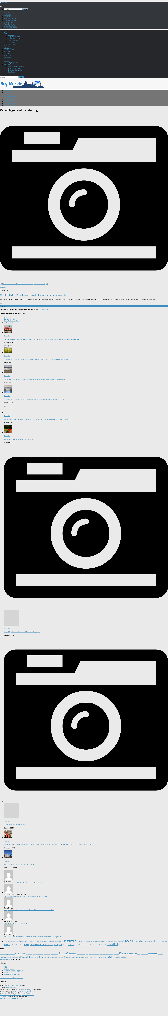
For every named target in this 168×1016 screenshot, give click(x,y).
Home (6, 31)
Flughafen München (10, 13)
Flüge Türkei (12, 44)
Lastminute (7, 53)
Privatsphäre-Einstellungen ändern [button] (11, 978)
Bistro (38, 941)
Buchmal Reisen (43, 941)
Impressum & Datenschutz (12, 974)
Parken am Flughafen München (14, 824)
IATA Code (110, 941)
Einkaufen (69, 941)
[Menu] (1, 6)
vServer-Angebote (6, 959)
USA (115, 944)
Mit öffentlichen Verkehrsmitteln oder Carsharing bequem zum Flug (33, 295)
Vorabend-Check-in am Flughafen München (18, 439)
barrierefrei (24, 941)
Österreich (127, 944)
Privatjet (28, 944)
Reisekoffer (11, 72)
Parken (6, 61)
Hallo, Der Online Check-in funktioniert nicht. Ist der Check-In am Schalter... (29, 910)
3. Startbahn (7, 941)
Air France (16, 941)
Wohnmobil (7, 57)
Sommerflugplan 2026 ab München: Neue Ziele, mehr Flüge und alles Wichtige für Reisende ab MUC (37, 419)
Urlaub (110, 944)
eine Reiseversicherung (25, 989)
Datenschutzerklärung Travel (13, 971)
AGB (5, 967)
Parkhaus (13, 944)
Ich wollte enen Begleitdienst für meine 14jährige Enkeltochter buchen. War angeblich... (33, 937)
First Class (83, 941)
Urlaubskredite (11, 987)
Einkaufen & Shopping (15, 70)
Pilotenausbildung (19, 944)
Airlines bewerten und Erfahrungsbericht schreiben (17, 995)
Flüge (5, 33)
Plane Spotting (9, 24)
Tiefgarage (81, 944)
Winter (122, 944)
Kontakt (6, 973)
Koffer (142, 941)
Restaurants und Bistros (16, 66)
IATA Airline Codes (10, 26)
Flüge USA (11, 42)
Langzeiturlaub (5, 997)
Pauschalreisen (9, 50)
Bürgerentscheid (58, 941)
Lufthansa (156, 941)
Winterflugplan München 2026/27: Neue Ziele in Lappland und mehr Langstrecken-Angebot (34, 379)
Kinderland (136, 941)
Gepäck (103, 941)
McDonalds (164, 941)
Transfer (95, 944)
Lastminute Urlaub (14, 985)
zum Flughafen (43, 309)
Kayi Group (120, 941)
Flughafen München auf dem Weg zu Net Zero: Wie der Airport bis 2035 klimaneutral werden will (36, 359)
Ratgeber (7, 64)
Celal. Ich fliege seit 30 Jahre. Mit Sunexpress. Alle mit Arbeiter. (24, 883)
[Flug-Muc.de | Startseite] (5, 2)
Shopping (58, 944)
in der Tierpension (28, 993)
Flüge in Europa (13, 40)
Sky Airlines (65, 944)
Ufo (105, 944)
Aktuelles (3, 287)
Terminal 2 (7, 17)
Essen (77, 941)
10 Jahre (12, 941)
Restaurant (48, 944)
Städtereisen (8, 51)
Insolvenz (115, 941)
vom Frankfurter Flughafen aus (24, 991)
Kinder (127, 941)
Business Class (51, 941)
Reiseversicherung (14, 68)
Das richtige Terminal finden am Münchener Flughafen (22, 632)
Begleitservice (33, 941)
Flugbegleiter (89, 941)
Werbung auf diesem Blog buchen (11, 998)
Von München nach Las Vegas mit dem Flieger (19, 864)
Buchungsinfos (9, 969)
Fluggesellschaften (10, 18)
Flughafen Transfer (10, 20)
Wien (120, 944)
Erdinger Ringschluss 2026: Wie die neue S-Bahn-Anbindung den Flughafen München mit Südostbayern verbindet (42, 339)
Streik (71, 944)
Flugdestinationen (14, 37)
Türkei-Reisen (101, 944)
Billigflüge (7, 48)
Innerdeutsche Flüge (14, 38)
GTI (106, 941)
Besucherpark (8, 22)
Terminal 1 (7, 15)
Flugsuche (11, 35)
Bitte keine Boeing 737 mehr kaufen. (16, 923)
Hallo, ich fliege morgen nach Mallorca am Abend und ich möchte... (26, 896)
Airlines (6, 46)
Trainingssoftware (89, 944)
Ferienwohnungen (10, 59)
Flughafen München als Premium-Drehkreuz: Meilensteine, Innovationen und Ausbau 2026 (34, 399)
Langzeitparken (13, 63)
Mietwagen (7, 55)
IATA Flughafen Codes (11, 28)
